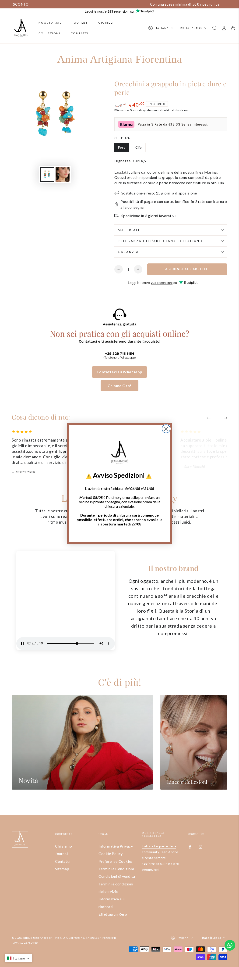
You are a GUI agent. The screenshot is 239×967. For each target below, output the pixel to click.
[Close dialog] (166, 429)
